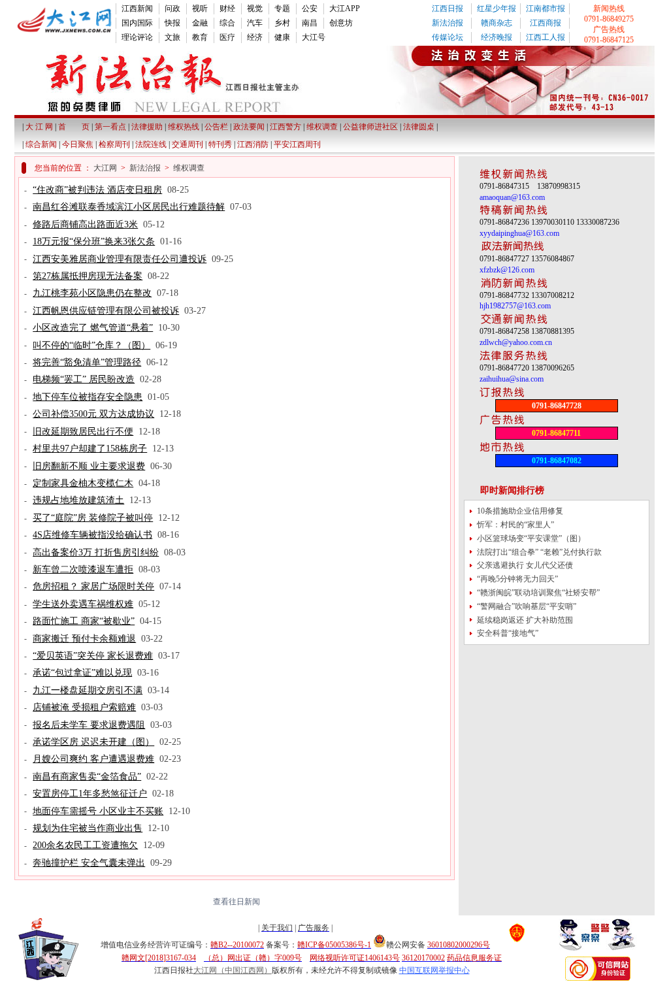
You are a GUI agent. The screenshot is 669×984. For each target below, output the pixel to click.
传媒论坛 (447, 37)
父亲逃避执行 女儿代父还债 (525, 565)
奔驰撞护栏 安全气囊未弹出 (89, 863)
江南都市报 (545, 8)
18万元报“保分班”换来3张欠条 (94, 241)
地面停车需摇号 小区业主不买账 (98, 811)
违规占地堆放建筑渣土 (78, 500)
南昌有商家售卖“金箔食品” (87, 776)
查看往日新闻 (234, 901)
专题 (282, 8)
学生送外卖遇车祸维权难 (83, 604)
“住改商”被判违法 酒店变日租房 (97, 190)
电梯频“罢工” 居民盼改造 (84, 379)
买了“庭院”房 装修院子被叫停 (93, 518)
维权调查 (188, 167)
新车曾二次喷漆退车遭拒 (83, 569)
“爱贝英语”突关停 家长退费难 (93, 656)
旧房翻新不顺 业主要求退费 (89, 466)
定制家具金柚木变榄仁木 (83, 483)
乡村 (282, 22)
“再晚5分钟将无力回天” (517, 578)
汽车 (255, 22)
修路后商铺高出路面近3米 (85, 224)
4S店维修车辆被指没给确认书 (92, 535)
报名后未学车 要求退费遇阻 (89, 725)
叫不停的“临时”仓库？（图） (91, 345)
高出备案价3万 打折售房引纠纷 (96, 552)
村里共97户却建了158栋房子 (90, 448)
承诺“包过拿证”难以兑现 (82, 673)
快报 (172, 22)
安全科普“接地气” (507, 633)
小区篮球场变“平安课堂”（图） (531, 538)
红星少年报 (496, 8)
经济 (255, 37)
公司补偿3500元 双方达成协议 (93, 414)
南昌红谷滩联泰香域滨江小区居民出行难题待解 (129, 207)
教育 (200, 37)
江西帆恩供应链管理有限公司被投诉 (106, 311)
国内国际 (137, 22)
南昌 (310, 22)
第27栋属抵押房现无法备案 (87, 276)
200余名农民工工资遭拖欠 (85, 845)
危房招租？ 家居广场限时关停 (93, 586)
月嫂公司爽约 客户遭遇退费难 (93, 759)
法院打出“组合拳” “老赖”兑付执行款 (539, 552)
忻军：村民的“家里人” (515, 524)
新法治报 (447, 22)
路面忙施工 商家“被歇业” (84, 621)
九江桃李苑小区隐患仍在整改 (92, 293)
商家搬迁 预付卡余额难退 (84, 639)
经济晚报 (496, 37)
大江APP (344, 8)
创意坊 (341, 22)
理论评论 (137, 37)
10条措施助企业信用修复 (520, 511)
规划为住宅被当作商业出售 (87, 828)
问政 (172, 8)
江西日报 (447, 8)
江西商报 (545, 22)
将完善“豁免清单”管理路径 (87, 362)
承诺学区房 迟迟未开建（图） (93, 742)
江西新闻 (137, 8)
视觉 (255, 8)
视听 (200, 8)
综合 (227, 22)
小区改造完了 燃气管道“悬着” (93, 328)
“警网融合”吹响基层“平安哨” (526, 606)
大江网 (105, 167)
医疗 (227, 37)
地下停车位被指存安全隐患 (87, 397)
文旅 (172, 37)
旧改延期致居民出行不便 (83, 431)
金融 (200, 22)
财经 (227, 8)
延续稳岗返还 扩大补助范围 (525, 620)
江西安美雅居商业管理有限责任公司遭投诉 (119, 259)
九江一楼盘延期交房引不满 (87, 690)
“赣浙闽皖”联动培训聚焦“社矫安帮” (538, 592)
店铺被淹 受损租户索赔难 (84, 707)
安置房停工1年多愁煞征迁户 (90, 793)
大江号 (313, 37)
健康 (282, 37)
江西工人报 (545, 37)
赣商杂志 (496, 22)
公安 (310, 8)
